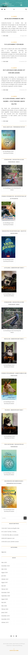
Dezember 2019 (5, 615)
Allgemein (14, 16)
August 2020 (4, 599)
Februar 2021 (4, 589)
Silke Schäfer (5, 35)
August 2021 (4, 582)
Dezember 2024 (5, 565)
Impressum (9, 645)
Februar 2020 (4, 609)
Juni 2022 (3, 575)
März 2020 (4, 605)
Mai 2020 (3, 602)
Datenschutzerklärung (17, 645)
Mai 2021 (3, 585)
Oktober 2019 (4, 622)
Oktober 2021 (4, 579)
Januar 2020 (4, 612)
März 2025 (4, 562)
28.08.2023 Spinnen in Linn (14, 18)
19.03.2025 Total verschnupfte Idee (10, 528)
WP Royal (23, 643)
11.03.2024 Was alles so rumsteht (9, 535)
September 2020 (5, 595)
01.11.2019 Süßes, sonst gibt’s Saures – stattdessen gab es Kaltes (14, 101)
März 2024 (4, 569)
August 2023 (4, 572)
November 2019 (5, 619)
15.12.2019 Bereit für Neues (14, 44)
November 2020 (5, 592)
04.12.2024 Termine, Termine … (9, 531)
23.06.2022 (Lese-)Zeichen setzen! (10, 541)
